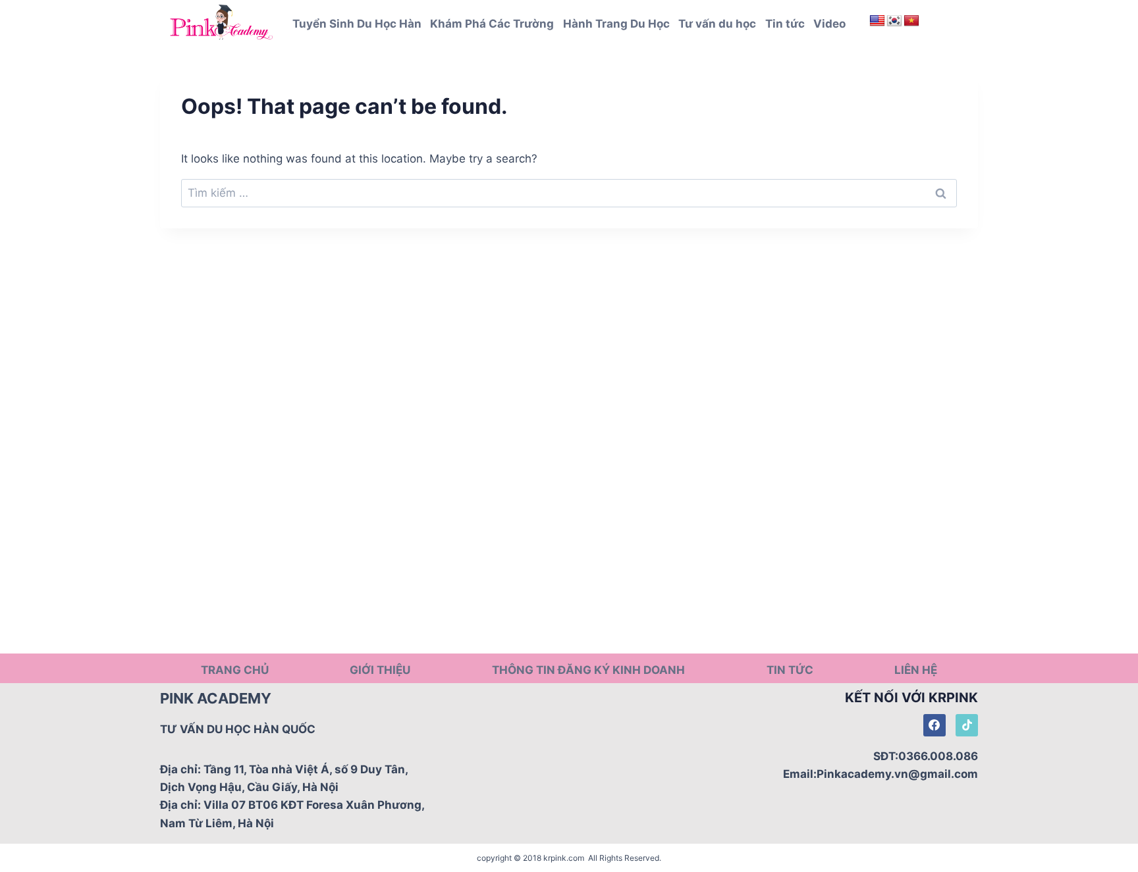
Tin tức (785, 23)
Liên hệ (915, 670)
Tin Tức (790, 670)
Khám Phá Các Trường (492, 23)
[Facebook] (934, 725)
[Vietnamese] (911, 21)
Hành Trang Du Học (616, 23)
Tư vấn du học (717, 23)
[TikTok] (967, 725)
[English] (877, 21)
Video (829, 23)
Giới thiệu (380, 670)
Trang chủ (235, 670)
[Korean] (894, 21)
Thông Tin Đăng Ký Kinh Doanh (588, 670)
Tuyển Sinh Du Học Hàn (356, 23)
